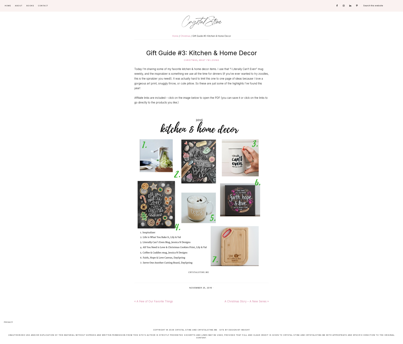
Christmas (191, 60)
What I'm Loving (209, 60)
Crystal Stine (201, 22)
